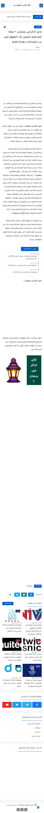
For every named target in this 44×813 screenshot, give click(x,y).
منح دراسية (35, 736)
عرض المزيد (8, 603)
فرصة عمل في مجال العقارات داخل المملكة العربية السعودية (33, 683)
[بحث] (3, 5)
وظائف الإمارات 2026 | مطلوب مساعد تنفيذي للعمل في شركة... (12, 657)
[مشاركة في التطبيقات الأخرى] (10, 595)
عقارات (37, 732)
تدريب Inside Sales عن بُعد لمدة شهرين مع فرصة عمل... (33, 657)
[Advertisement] (22, 78)
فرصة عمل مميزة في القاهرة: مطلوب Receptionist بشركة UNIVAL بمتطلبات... (33, 629)
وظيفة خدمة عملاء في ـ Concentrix (25, 272)
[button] (31, 595)
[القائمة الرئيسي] (41, 5)
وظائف (38, 27)
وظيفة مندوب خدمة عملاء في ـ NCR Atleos (22, 265)
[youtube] (7, 705)
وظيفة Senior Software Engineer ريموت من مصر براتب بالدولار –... (12, 628)
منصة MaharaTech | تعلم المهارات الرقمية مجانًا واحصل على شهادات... (18, 17)
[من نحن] (22, 809)
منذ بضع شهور (36, 623)
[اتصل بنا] (18, 809)
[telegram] (27, 705)
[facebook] (37, 705)
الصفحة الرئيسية (34, 724)
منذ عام (33, 253)
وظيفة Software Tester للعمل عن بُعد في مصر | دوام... (12, 683)
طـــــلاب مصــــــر (22, 5)
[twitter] (17, 705)
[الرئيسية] (25, 809)
